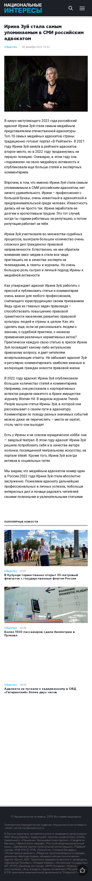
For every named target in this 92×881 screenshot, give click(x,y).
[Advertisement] (46, 749)
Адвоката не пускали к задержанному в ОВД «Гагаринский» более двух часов (40, 690)
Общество (10, 47)
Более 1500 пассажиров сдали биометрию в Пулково (39, 634)
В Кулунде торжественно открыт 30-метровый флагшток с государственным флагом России (41, 577)
